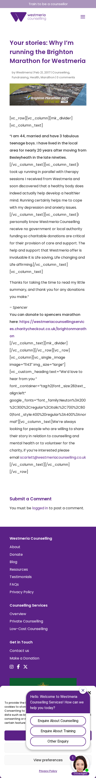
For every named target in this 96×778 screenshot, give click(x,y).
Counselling (60, 72)
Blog (13, 561)
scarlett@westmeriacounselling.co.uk (53, 457)
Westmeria (24, 72)
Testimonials (21, 576)
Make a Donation (24, 658)
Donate (16, 554)
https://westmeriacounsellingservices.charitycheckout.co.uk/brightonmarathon (48, 329)
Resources (19, 569)
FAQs (14, 584)
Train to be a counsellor (48, 4)
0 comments (66, 77)
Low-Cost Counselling (29, 628)
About (15, 546)
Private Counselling (26, 621)
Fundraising (20, 77)
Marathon (48, 77)
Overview (18, 613)
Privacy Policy (22, 592)
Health (34, 77)
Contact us (19, 650)
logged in (40, 508)
